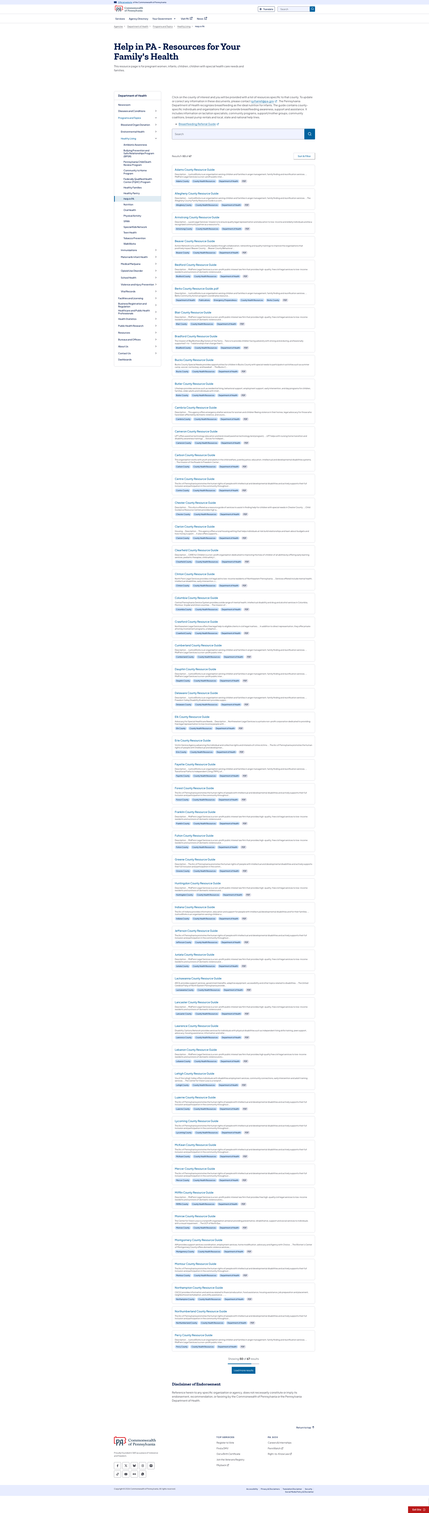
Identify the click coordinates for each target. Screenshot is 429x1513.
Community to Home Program (135, 172)
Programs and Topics (129, 117)
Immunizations (129, 250)
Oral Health (130, 209)
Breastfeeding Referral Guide (199, 124)
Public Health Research (130, 325)
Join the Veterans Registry (230, 1459)
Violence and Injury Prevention (137, 284)
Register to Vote (225, 1442)
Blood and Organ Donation (135, 124)
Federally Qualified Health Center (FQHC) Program (138, 180)
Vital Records (128, 291)
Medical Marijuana (130, 263)
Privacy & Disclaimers (270, 1489)
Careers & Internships (279, 1442)
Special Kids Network (135, 226)
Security (308, 1489)
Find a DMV (222, 1448)
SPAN (127, 221)
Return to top (303, 1427)
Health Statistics (127, 318)
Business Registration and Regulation (132, 305)
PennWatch (274, 1448)
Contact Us (124, 353)
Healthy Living (128, 138)
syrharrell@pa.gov (264, 101)
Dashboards (125, 359)
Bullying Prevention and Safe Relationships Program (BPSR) (139, 153)
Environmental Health (132, 131)
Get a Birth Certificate (228, 1453)
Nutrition (128, 204)
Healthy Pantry (132, 193)
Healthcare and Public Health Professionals (134, 312)
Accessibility (252, 1489)
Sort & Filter (304, 156)
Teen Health (130, 232)
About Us (123, 346)
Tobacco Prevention (135, 238)
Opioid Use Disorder (132, 270)
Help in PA (129, 198)
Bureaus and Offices (129, 339)
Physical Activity (132, 215)
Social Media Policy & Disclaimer (299, 1492)
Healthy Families (133, 187)
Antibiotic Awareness (135, 144)
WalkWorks (130, 243)
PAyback (221, 1465)
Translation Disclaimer (292, 1489)
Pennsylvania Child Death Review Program (137, 163)
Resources (124, 332)
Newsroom (124, 104)
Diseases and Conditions (131, 111)
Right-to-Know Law (278, 1453)
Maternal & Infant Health (134, 257)
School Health (128, 277)
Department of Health (132, 95)
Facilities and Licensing (130, 298)
